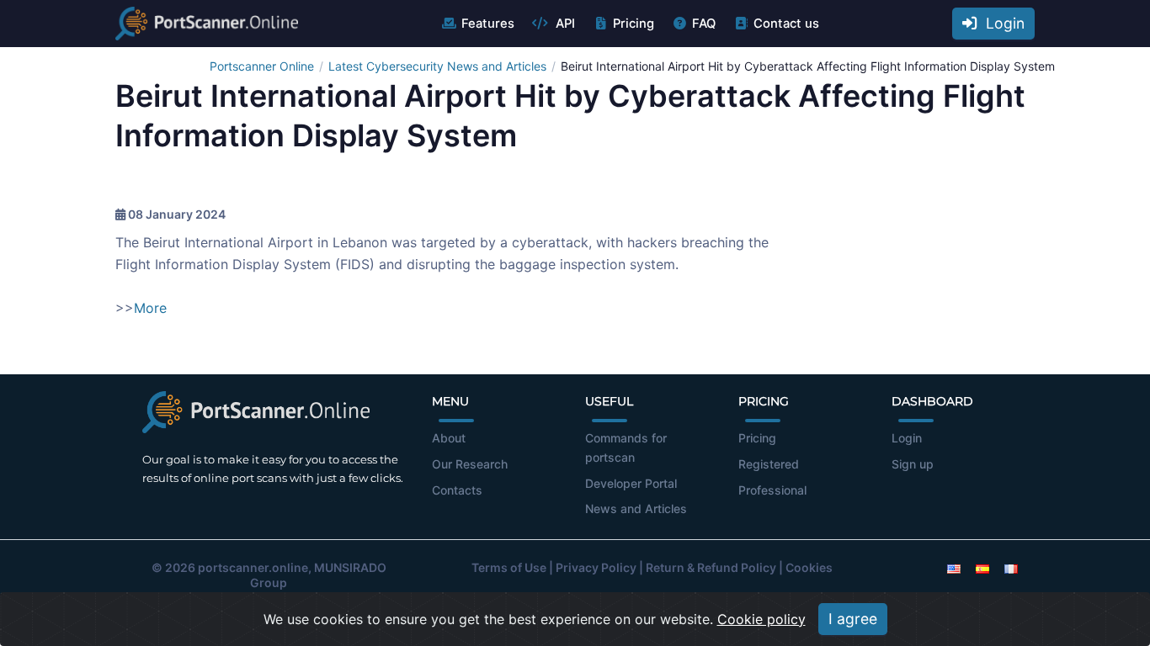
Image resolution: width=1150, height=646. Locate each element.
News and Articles (636, 508)
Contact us (786, 23)
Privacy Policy (596, 567)
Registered (768, 464)
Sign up (913, 464)
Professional (772, 490)
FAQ (704, 23)
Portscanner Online (262, 66)
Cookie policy (761, 619)
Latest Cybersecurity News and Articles (437, 66)
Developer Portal (631, 483)
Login (1001, 23)
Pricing (633, 23)
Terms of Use (508, 567)
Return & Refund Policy (711, 567)
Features (487, 23)
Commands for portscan (626, 447)
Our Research (470, 464)
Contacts (457, 490)
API (563, 23)
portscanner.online (253, 567)
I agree (852, 618)
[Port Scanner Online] (206, 24)
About (449, 438)
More (150, 307)
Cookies (809, 567)
